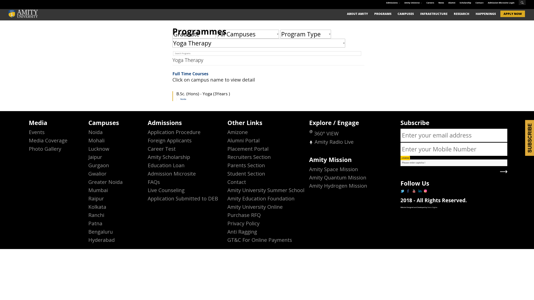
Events (37, 132)
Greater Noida (105, 182)
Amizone (237, 132)
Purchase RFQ (244, 215)
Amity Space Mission (333, 169)
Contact (479, 2)
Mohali (96, 140)
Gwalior (97, 173)
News (441, 2)
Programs (382, 14)
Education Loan (166, 165)
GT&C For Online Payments (259, 240)
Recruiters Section (249, 157)
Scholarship (465, 2)
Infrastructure (434, 14)
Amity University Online (255, 206)
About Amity (357, 14)
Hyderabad (101, 240)
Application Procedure (174, 132)
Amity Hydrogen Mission (338, 185)
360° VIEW (326, 133)
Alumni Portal (243, 140)
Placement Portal (248, 148)
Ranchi (96, 215)
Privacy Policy (243, 223)
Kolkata (97, 206)
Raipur (96, 198)
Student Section (246, 173)
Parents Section (246, 165)
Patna (95, 223)
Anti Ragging (242, 231)
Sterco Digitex (432, 207)
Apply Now (513, 14)
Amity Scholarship (169, 157)
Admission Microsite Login (501, 2)
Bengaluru (100, 231)
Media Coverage (48, 140)
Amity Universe (412, 2)
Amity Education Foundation (261, 198)
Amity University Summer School (265, 190)
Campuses (406, 14)
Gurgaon (98, 165)
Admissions (392, 2)
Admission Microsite (172, 173)
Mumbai (98, 190)
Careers (430, 2)
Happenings (486, 14)
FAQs (154, 182)
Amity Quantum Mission (337, 177)
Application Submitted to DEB (183, 198)
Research (461, 14)
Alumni (451, 2)
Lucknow (98, 148)
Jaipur (95, 157)
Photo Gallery (45, 148)
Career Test (162, 148)
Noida (183, 99)
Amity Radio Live (333, 141)
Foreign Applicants (170, 140)
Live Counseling (166, 190)
